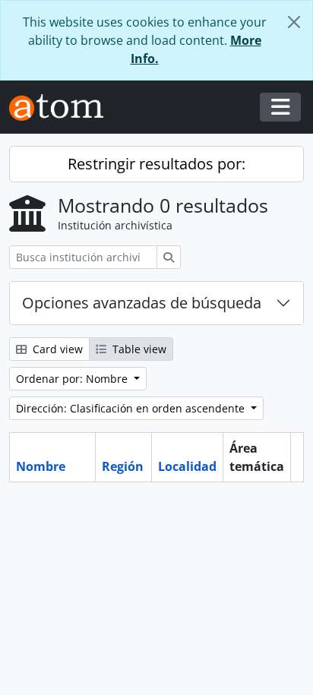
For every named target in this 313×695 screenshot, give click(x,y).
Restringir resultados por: (156, 163)
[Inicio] (62, 107)
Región (123, 466)
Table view (137, 349)
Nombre (40, 466)
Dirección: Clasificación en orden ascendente (132, 408)
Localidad (187, 466)
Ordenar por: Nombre (73, 378)
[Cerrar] (294, 22)
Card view (56, 349)
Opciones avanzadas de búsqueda (141, 302)
